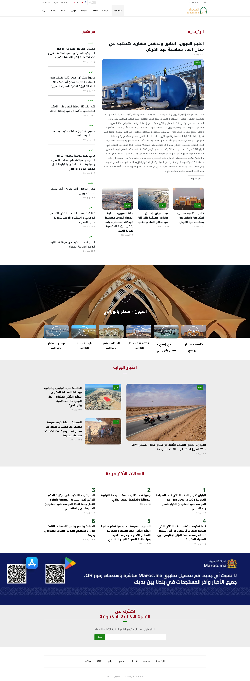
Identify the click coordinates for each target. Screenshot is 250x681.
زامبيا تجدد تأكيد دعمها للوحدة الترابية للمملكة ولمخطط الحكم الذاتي (126, 497)
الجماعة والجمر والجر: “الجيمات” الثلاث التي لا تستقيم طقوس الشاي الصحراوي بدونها (69, 531)
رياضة (53, 11)
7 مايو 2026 (144, 504)
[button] (125, 297)
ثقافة (63, 11)
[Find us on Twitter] (78, 2)
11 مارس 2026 (87, 539)
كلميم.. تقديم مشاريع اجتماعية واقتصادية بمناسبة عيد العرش (190, 217)
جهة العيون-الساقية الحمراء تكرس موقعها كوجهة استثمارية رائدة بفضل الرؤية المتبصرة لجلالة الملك (118, 222)
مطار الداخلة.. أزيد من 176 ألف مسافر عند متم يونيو (72, 191)
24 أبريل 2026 (144, 543)
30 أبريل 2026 (75, 409)
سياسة (105, 11)
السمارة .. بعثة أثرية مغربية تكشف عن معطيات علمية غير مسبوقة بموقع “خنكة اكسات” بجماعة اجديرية (63, 429)
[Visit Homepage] (196, 10)
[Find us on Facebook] (85, 2)
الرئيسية (118, 11)
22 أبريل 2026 (75, 439)
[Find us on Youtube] (82, 2)
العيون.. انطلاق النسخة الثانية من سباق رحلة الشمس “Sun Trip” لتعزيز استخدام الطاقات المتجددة (169, 447)
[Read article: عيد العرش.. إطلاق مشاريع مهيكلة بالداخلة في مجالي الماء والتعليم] (153, 199)
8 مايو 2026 (199, 512)
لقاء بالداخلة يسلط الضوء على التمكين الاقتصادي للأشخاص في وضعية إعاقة (72, 108)
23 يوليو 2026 (88, 197)
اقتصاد (94, 11)
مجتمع (84, 11)
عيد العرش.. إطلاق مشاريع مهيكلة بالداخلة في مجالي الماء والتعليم (153, 217)
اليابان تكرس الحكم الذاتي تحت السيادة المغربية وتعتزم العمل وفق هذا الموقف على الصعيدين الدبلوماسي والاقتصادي (181, 502)
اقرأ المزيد (196, 178)
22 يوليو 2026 (88, 226)
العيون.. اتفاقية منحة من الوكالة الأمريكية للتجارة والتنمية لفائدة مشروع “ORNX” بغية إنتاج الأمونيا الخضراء (71, 53)
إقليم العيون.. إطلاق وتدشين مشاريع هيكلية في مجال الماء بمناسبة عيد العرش (156, 46)
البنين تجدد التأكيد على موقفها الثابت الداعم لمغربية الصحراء (72, 244)
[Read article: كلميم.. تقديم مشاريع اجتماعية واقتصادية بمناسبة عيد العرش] (188, 199)
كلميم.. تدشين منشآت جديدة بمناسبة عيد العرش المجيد (73, 133)
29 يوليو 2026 (88, 61)
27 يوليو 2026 (88, 115)
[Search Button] (44, 10)
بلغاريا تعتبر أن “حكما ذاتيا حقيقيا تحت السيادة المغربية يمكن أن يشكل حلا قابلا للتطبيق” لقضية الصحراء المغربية (72, 82)
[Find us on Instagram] (74, 2)
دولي (73, 11)
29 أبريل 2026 (199, 543)
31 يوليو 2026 (197, 54)
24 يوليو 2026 (88, 173)
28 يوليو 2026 (88, 90)
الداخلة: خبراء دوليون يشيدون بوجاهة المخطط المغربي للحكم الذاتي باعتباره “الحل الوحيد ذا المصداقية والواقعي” (63, 397)
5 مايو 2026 (199, 453)
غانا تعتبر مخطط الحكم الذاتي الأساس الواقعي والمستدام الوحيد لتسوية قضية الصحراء (72, 217)
